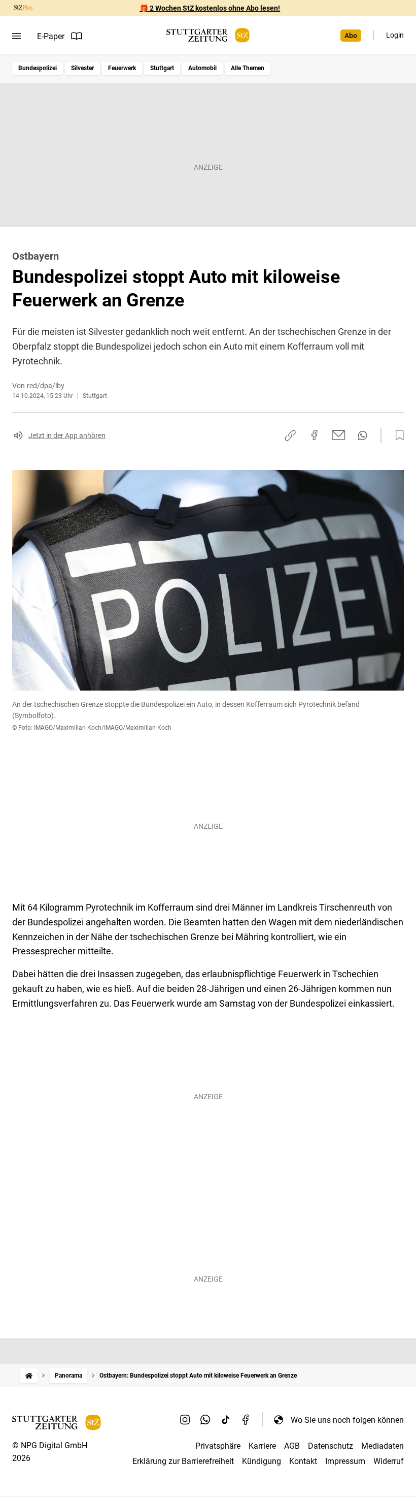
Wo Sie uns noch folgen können (347, 1420)
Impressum (345, 1461)
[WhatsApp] (205, 1420)
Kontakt (303, 1461)
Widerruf (388, 1461)
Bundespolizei (37, 68)
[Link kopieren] (290, 435)
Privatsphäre (217, 1446)
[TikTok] (226, 1420)
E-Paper (50, 36)
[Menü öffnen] (16, 36)
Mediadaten (382, 1446)
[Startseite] (29, 1375)
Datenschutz (330, 1446)
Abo (350, 36)
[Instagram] (185, 1420)
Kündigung (261, 1461)
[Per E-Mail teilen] (339, 435)
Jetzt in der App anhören (67, 435)
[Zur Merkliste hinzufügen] (397, 435)
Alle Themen (247, 68)
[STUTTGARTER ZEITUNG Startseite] (208, 35)
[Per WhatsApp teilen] (362, 435)
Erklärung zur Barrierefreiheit (183, 1461)
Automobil (202, 68)
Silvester (82, 68)
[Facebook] (246, 1420)
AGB (292, 1446)
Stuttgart (162, 68)
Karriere (262, 1446)
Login (395, 35)
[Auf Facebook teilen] (314, 435)
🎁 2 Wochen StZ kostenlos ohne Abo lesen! (210, 8)
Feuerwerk (122, 68)
